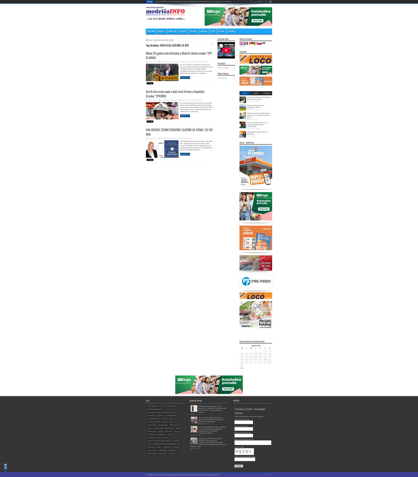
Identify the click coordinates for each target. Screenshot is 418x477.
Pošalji (239, 466)
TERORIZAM (162, 450)
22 (265, 360)
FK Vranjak (164, 418)
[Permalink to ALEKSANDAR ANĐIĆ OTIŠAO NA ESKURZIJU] (242, 137)
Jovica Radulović (163, 425)
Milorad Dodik (159, 428)
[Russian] (260, 43)
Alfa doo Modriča (153, 406)
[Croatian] (241, 43)
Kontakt (231, 31)
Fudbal (171, 418)
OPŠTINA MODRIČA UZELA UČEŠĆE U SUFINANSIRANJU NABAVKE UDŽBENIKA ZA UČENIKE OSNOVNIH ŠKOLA (212, 430)
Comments (266, 93)
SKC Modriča (151, 447)
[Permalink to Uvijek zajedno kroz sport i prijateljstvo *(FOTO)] (242, 110)
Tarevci (155, 450)
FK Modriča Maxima (153, 418)
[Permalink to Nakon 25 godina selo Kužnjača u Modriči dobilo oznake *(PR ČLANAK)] (162, 81)
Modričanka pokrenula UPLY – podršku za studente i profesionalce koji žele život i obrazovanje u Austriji (212, 409)
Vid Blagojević (172, 450)
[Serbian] (263, 43)
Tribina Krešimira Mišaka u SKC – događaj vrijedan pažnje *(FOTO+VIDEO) (257, 125)
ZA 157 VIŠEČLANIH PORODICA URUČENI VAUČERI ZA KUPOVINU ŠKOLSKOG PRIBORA (181, 2)
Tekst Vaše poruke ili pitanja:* (244, 439)
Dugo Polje (160, 415)
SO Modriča (177, 447)
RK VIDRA (176, 441)
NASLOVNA (151, 31)
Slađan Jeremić (167, 447)
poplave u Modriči (163, 437)
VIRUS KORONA (152, 453)
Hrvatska (165, 422)
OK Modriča (151, 434)
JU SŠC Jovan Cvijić (175, 425)
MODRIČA (194, 62)
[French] (249, 43)
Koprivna (150, 428)
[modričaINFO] (165, 18)
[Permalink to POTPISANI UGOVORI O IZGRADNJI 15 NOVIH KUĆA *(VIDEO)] (242, 102)
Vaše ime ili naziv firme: (242, 419)
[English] (245, 43)
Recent (256, 93)
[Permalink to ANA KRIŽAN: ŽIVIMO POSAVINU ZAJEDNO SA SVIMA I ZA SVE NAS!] (162, 157)
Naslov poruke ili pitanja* (242, 433)
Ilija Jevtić (172, 422)
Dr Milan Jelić (151, 415)
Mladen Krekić (152, 431)
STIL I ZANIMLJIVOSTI (202, 62)
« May (241, 368)
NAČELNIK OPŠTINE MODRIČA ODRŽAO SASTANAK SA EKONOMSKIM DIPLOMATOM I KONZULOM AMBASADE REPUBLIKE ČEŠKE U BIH (209, 442)
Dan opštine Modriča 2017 (155, 409)
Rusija (149, 444)
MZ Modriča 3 (169, 431)
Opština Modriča (161, 434)
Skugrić (159, 447)
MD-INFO (204, 31)
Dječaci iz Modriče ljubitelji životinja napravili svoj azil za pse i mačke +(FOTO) (258, 115)
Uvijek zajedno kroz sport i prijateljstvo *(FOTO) (256, 106)
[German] (252, 43)
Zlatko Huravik (163, 453)
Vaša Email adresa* (240, 426)
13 (256, 357)
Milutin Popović (169, 428)
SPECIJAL (193, 31)
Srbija (149, 450)
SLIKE (213, 31)
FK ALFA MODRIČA (171, 415)
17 (242, 360)
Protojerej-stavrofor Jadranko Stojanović (159, 441)
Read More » (185, 78)
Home (150, 40)
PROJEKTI (183, 31)
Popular (245, 93)
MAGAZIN (172, 31)
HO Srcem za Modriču (154, 422)
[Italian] (256, 43)
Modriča (160, 431)
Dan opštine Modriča (169, 406)
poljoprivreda (152, 437)
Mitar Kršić (179, 428)
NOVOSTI (161, 31)
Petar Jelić (171, 434)
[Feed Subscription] (212, 45)
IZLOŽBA (221, 31)
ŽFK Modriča (172, 453)
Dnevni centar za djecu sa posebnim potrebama (162, 412)
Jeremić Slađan (152, 425)
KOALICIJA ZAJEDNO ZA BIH (183, 62)
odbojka (176, 431)
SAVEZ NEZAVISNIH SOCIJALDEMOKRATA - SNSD (166, 444)
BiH (162, 62)
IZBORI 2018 (172, 62)
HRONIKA (165, 62)
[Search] (270, 1)
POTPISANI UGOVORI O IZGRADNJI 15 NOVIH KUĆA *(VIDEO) (259, 98)
